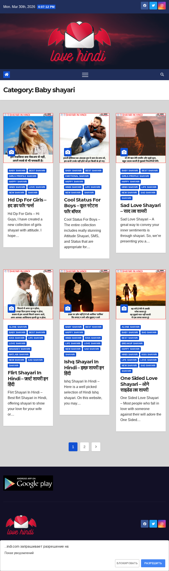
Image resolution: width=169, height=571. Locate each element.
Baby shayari (17, 170)
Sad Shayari (148, 192)
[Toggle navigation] (85, 74)
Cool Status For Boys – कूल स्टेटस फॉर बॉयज (82, 205)
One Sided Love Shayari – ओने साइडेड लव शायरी (138, 384)
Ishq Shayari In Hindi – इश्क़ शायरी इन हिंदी (84, 367)
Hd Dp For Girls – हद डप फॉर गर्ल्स (27, 203)
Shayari (32, 192)
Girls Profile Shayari (22, 176)
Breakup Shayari (132, 343)
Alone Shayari (18, 327)
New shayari (16, 192)
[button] (162, 74)
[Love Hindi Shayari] (28, 483)
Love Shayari (37, 187)
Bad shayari (149, 332)
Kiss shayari (16, 338)
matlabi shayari (19, 354)
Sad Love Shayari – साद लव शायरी (140, 208)
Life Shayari (92, 187)
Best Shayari (37, 170)
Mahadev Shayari (19, 349)
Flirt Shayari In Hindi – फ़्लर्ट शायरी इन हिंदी (28, 378)
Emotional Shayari (77, 176)
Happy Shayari (18, 181)
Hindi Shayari (17, 187)
